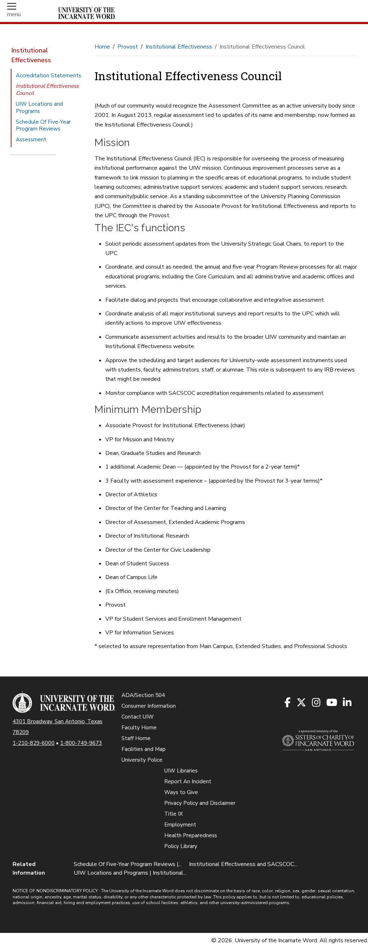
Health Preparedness (190, 835)
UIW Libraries (181, 770)
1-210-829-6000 (34, 743)
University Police (141, 760)
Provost (128, 47)
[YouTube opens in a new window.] (332, 703)
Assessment (31, 139)
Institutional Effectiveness (31, 55)
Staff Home (136, 738)
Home (102, 47)
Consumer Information (148, 706)
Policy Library (180, 846)
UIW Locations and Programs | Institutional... (130, 873)
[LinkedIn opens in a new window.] (347, 703)
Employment (180, 824)
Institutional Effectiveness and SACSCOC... (243, 864)
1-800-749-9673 (81, 743)
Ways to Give (181, 792)
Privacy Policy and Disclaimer (199, 803)
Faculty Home (139, 727)
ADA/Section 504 (143, 695)
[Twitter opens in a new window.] (302, 703)
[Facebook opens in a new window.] (288, 703)
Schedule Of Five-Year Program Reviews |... (128, 864)
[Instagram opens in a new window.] (316, 703)
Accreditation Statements (48, 75)
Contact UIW (137, 716)
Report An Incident (187, 781)
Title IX (173, 813)
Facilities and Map (143, 749)
